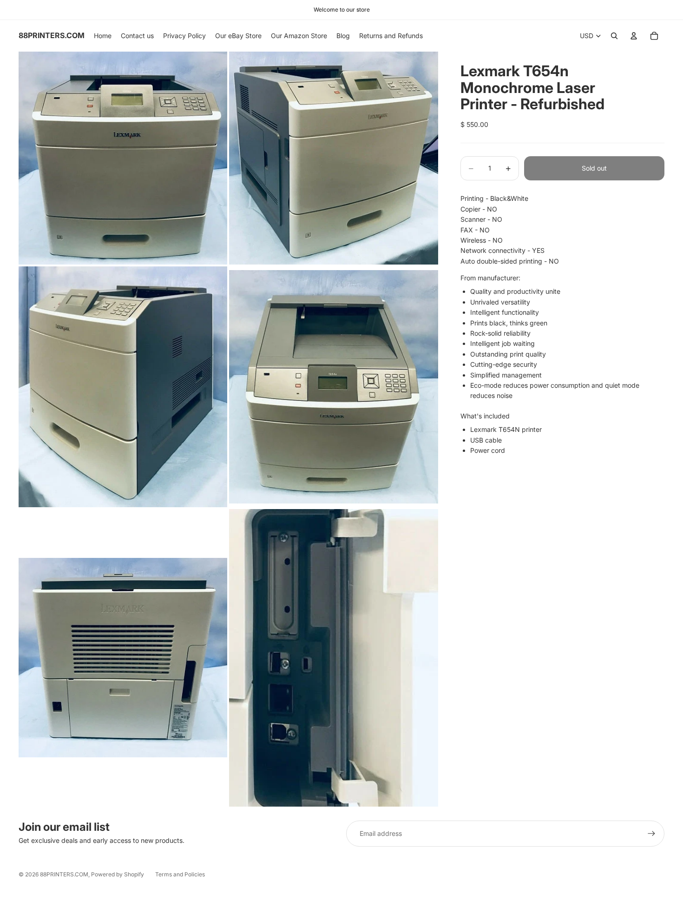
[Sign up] (651, 833)
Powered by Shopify (117, 874)
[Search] (614, 36)
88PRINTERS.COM (64, 874)
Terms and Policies (180, 874)
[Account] (634, 36)
